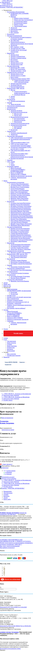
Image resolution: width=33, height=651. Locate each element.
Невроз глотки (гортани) (21, 18)
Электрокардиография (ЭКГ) (19, 153)
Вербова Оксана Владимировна (20, 204)
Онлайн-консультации (13, 355)
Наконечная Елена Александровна (21, 212)
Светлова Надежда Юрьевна (19, 222)
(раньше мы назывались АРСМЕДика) (13, 513)
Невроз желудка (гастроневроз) (23, 20)
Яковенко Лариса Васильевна (19, 198)
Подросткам (14, 294)
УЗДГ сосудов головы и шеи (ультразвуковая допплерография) (21, 144)
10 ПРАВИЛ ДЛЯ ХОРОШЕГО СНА (11, 539)
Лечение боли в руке (17, 63)
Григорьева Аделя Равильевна (20, 190)
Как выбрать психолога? (7, 547)
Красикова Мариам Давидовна (20, 211)
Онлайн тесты (11, 295)
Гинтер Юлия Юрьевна (17, 188)
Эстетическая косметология (19, 112)
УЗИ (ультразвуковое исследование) (21, 137)
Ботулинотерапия (19, 118)
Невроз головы (18, 24)
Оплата (6, 329)
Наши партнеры (12, 346)
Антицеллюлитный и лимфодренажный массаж (22, 92)
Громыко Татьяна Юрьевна (19, 260)
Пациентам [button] (7, 287)
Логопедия (14, 45)
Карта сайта (7, 499)
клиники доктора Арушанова (9, 632)
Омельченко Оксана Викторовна (20, 214)
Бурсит (13, 98)
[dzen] (4, 575)
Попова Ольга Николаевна (19, 219)
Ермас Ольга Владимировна (19, 192)
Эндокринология (12, 107)
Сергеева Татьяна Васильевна (20, 247)
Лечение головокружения (18, 58)
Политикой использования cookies (10, 648)
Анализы (9, 160)
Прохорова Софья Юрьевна (19, 196)
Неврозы (13, 16)
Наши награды (11, 343)
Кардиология (11, 99)
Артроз (13, 96)
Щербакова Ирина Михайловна (20, 225)
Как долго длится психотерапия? (10, 546)
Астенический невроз (20, 21)
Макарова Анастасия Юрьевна (20, 281)
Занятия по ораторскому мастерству (21, 176)
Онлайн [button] (6, 352)
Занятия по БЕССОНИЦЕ (18, 174)
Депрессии (14, 28)
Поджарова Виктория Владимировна (22, 217)
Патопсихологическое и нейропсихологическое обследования (22, 42)
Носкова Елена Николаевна (19, 255)
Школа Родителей (16, 168)
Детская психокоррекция (14, 35)
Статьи (6, 338)
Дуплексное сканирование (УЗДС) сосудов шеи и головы (21, 148)
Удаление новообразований (19, 133)
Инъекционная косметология (19, 117)
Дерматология (11, 131)
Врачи (5, 180)
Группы (6, 310)
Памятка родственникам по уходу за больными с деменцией (18, 302)
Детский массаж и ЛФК (18, 48)
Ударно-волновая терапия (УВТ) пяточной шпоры (21, 81)
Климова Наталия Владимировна (21, 208)
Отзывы (9, 344)
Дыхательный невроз (20, 26)
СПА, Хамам (11, 161)
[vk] (4, 570)
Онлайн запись (18, 333)
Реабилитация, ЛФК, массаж (15, 88)
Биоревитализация (19, 120)
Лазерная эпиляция (16, 110)
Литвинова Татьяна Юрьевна (19, 200)
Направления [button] (8, 10)
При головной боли (13, 298)
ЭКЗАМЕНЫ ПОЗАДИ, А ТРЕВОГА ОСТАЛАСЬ (15, 541)
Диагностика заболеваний (15, 136)
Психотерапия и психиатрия (15, 182)
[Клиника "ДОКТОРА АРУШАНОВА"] (12, 488)
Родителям (14, 292)
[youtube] (4, 568)
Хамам (13, 165)
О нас (5, 339)
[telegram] (4, 572)
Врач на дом (7, 286)
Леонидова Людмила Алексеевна (21, 249)
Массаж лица (18, 114)
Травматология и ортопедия (15, 72)
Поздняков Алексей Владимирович (21, 263)
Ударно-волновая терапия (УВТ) (20, 79)
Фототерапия (18, 126)
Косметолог (14, 130)
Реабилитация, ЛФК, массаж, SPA (17, 254)
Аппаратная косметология (18, 125)
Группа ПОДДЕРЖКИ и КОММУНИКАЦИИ (18, 170)
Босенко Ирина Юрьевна (18, 278)
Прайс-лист (7, 284)
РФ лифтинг (18, 128)
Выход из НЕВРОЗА (17, 173)
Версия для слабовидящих (12, 579)
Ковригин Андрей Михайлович (20, 193)
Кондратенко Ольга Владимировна (21, 270)
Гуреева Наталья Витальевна (19, 233)
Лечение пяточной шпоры (18, 83)
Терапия (9, 102)
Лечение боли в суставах (18, 75)
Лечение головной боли (18, 56)
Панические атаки (16, 29)
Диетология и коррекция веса (16, 106)
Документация (11, 341)
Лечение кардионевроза (18, 101)
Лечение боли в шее (17, 64)
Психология (10, 34)
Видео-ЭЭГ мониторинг (18, 69)
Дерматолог (14, 134)
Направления (8, 491)
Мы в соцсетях (11, 354)
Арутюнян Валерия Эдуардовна (20, 276)
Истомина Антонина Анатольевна (21, 206)
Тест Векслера (15, 40)
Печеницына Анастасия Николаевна (22, 216)
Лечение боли (15, 55)
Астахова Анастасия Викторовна (20, 203)
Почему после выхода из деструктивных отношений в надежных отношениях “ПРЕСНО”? (16, 543)
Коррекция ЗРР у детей (17, 67)
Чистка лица (18, 115)
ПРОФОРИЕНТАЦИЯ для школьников (19, 290)
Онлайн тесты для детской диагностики (19, 297)
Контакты (10, 349)
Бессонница (14, 31)
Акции (6, 282)
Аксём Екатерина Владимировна (20, 244)
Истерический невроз (20, 23)
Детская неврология (13, 66)
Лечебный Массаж (16, 85)
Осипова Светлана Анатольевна (20, 195)
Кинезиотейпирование (17, 86)
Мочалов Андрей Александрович (21, 252)
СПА (12, 163)
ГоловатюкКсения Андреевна (7, 422)
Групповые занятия (13, 166)
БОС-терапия (15, 32)
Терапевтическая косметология (20, 123)
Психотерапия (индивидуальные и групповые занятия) (21, 38)
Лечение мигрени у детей (18, 71)
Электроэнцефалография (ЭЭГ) (20, 142)
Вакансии (6, 357)
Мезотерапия (18, 122)
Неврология (10, 53)
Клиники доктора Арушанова (9, 513)
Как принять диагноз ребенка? (16, 308)
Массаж (13, 90)
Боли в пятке (14, 77)
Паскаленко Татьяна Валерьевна (20, 262)
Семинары (10, 321)
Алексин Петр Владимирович (20, 184)
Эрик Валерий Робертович (19, 257)
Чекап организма (16, 104)
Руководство (11, 347)
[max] (4, 573)
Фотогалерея (11, 350)
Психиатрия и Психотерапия (15, 12)
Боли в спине (15, 61)
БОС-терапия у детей (17, 47)
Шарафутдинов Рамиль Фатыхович (21, 224)
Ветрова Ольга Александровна (20, 187)
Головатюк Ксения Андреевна (20, 273)
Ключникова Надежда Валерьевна (21, 209)
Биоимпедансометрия (17, 158)
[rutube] (4, 567)
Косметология (11, 109)
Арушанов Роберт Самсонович (20, 185)
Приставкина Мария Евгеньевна (20, 220)
